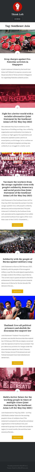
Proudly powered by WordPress (17, 465)
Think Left (17, 14)
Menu (18, 19)
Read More (17, 225)
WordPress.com (23, 468)
